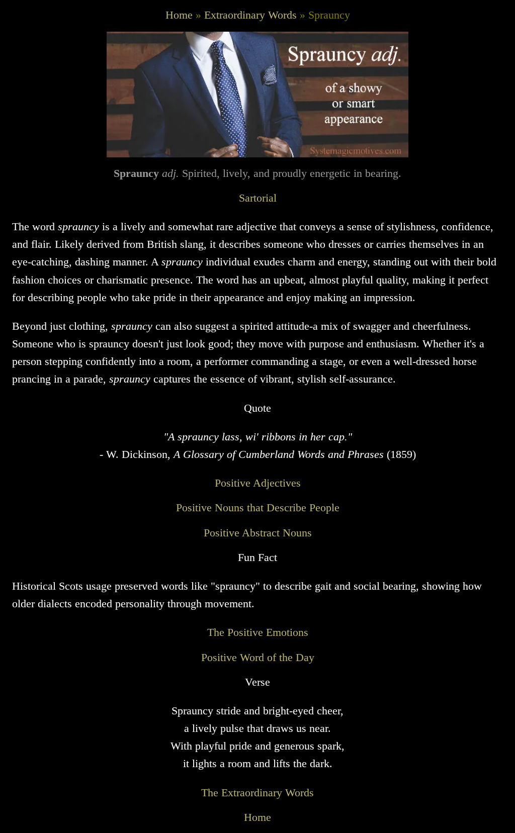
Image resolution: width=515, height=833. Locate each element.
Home (179, 15)
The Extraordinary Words (257, 792)
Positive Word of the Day (257, 657)
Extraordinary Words (250, 15)
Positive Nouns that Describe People (257, 507)
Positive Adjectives (258, 483)
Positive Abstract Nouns (258, 532)
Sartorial (258, 198)
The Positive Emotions (257, 632)
